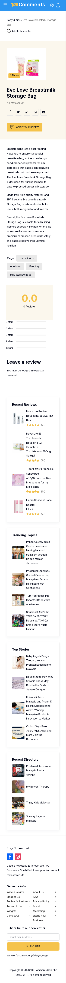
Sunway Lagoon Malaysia (35, 818)
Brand (36, 906)
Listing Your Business (39, 918)
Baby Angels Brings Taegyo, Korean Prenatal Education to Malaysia (38, 662)
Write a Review (15, 892)
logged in (27, 370)
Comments (32, 5)
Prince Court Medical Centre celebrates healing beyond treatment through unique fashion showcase (38, 552)
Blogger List (13, 896)
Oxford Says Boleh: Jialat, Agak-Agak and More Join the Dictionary (39, 733)
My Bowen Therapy (37, 786)
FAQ (35, 896)
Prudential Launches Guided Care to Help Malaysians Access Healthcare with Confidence (38, 579)
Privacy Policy (41, 901)
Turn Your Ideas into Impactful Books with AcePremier (38, 600)
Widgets (11, 910)
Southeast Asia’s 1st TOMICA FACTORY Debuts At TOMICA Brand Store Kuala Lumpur (37, 620)
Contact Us (13, 915)
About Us (38, 892)
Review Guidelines (17, 901)
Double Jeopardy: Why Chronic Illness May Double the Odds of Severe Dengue (39, 683)
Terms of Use (14, 906)
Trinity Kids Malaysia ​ (38, 802)
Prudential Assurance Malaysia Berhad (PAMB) (38, 770)
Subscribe (33, 946)
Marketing (39, 910)
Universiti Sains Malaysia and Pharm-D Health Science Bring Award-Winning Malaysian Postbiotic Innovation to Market (39, 708)
